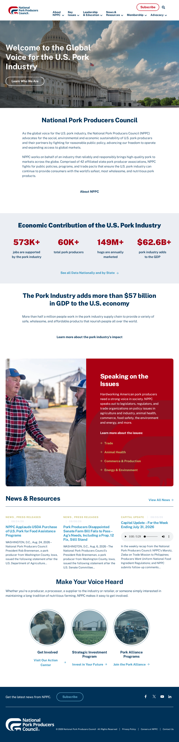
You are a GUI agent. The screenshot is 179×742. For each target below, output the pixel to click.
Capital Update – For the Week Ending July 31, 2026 (144, 525)
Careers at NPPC (149, 729)
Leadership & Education (91, 14)
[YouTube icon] (162, 696)
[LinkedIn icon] (169, 696)
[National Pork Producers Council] (23, 10)
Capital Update (132, 517)
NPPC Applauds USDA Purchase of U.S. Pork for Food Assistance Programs (31, 531)
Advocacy (157, 15)
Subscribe (147, 7)
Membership (135, 15)
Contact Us (168, 729)
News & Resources (113, 14)
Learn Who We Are (25, 81)
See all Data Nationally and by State (87, 273)
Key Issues (72, 14)
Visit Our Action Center (46, 662)
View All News (159, 500)
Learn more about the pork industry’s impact (90, 337)
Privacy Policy (129, 729)
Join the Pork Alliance (129, 664)
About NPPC (57, 14)
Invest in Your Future (87, 664)
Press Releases (28, 517)
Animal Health (115, 452)
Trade (108, 443)
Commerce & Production (122, 461)
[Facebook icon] (145, 696)
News (10, 517)
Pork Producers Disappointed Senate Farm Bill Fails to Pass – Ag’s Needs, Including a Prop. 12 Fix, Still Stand (88, 533)
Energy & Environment (121, 470)
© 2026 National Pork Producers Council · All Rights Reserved (86, 729)
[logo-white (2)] (154, 696)
